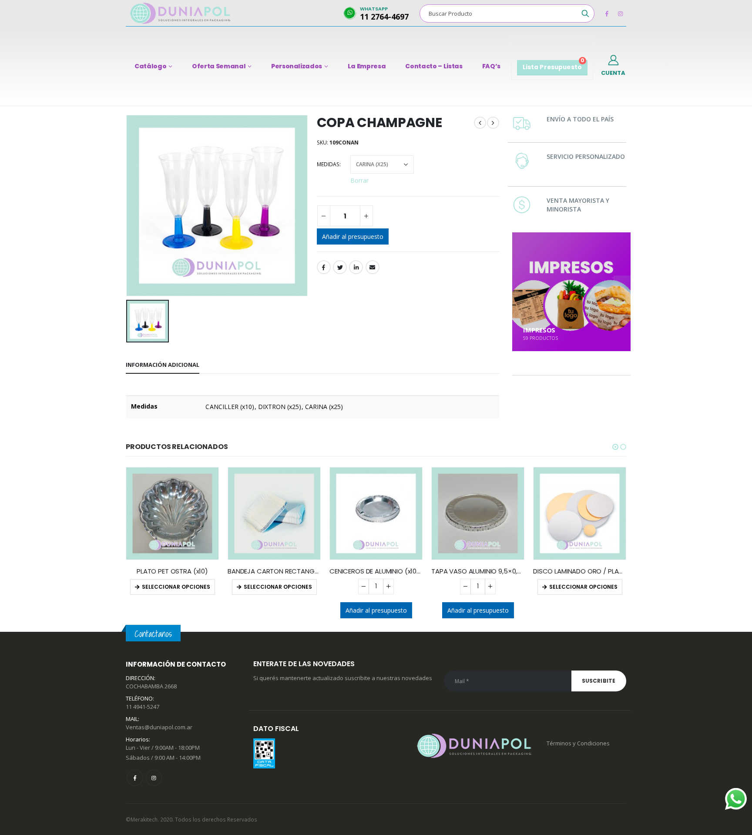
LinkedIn (356, 267)
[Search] (585, 13)
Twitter (340, 267)
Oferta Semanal (218, 66)
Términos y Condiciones (578, 743)
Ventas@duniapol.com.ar (159, 727)
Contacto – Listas (433, 66)
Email (372, 267)
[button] (615, 447)
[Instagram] (620, 13)
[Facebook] (606, 13)
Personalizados (296, 66)
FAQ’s (491, 66)
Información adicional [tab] (162, 365)
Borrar (359, 180)
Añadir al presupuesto (352, 236)
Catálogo (150, 66)
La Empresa (367, 66)
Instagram (154, 778)
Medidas (328, 164)
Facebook (324, 267)
